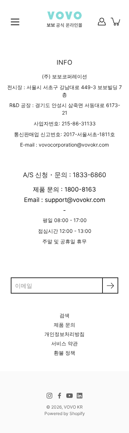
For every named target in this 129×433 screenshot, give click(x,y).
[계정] (102, 21)
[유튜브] (69, 396)
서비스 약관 (64, 343)
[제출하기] (110, 285)
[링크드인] (79, 396)
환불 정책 (64, 353)
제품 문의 (64, 325)
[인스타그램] (49, 396)
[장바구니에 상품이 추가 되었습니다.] (116, 21)
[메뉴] (15, 21)
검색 (64, 315)
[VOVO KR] (64, 22)
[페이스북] (59, 396)
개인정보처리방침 (64, 334)
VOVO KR (73, 407)
